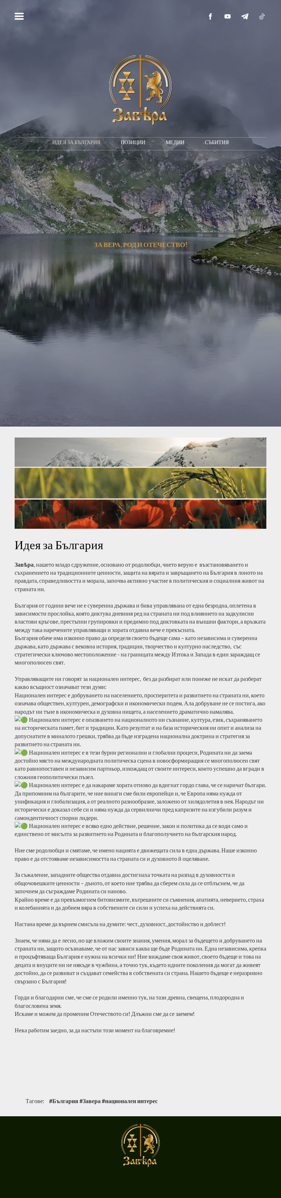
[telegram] (244, 16)
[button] (19, 16)
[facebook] (210, 16)
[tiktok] (262, 16)
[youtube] (227, 16)
